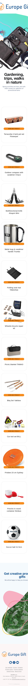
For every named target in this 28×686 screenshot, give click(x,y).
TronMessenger (16, 684)
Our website (8, 667)
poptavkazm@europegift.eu (18, 679)
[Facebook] (14, 662)
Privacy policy (9, 669)
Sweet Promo (10, 671)
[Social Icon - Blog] (10, 662)
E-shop (15, 667)
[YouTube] (17, 662)
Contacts (20, 667)
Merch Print (18, 671)
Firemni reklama (18, 669)
